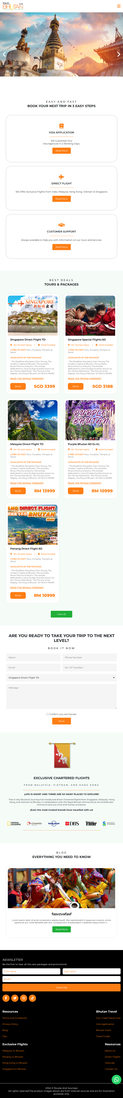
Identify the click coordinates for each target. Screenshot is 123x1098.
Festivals (110, 1062)
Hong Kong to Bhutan (14, 1062)
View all (61, 614)
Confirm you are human (62, 714)
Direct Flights (112, 1056)
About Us (110, 1050)
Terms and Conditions (14, 1018)
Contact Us (111, 1069)
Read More (62, 150)
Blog (5, 1030)
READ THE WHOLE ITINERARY (27, 378)
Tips (4, 1036)
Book (18, 386)
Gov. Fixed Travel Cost (108, 1018)
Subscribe (61, 987)
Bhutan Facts (103, 1030)
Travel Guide (103, 1036)
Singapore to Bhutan (14, 1069)
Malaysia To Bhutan (13, 1050)
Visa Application (105, 1024)
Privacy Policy (10, 1024)
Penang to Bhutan (12, 1056)
